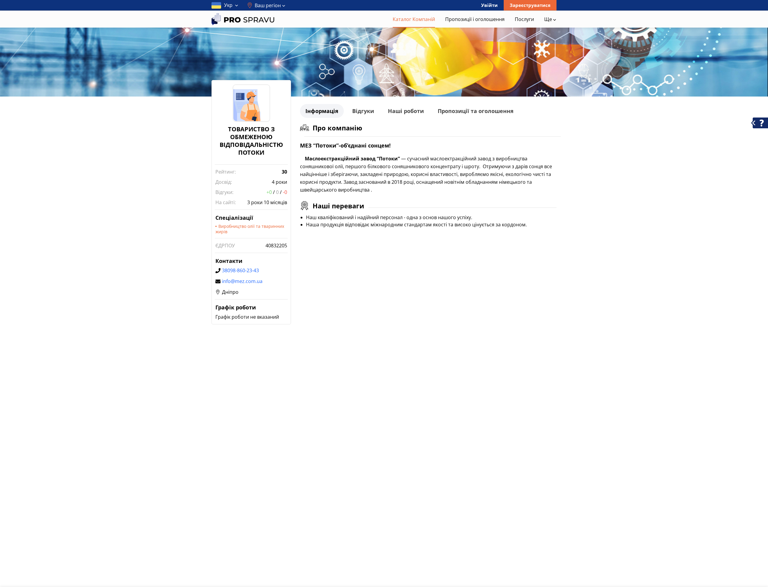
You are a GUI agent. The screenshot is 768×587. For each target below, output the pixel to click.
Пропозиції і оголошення (475, 19)
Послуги (524, 19)
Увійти (489, 5)
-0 (285, 192)
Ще (548, 19)
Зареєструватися (530, 5)
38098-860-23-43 (240, 270)
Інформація (321, 111)
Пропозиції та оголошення (476, 111)
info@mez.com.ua (242, 281)
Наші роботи (406, 111)
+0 (269, 192)
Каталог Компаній (414, 19)
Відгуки (363, 111)
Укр (228, 5)
